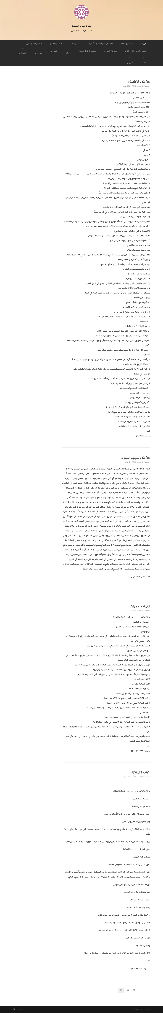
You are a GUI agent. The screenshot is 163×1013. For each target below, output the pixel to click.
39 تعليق (127, 777)
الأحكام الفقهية (75, 43)
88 (128, 990)
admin (147, 86)
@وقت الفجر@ (140, 606)
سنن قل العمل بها (110, 51)
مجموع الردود (126, 43)
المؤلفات (22, 53)
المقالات (68, 53)
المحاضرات (38, 53)
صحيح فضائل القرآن (34, 43)
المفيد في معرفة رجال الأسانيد (101, 43)
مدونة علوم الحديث (81, 26)
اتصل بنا (54, 51)
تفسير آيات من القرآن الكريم (135, 51)
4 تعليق (127, 462)
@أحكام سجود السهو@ (135, 458)
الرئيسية (143, 43)
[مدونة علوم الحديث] (81, 22)
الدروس (129, 63)
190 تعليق (126, 86)
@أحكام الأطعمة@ (138, 82)
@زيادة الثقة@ (140, 773)
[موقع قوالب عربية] (14, 1009)
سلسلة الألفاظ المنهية (87, 51)
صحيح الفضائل (56, 43)
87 (134, 990)
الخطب (143, 63)
